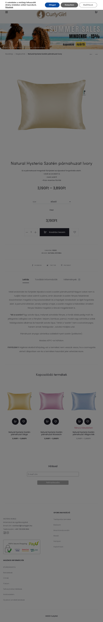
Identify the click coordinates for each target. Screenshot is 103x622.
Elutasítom (69, 5)
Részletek (9, 7)
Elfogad (52, 5)
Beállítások (88, 5)
